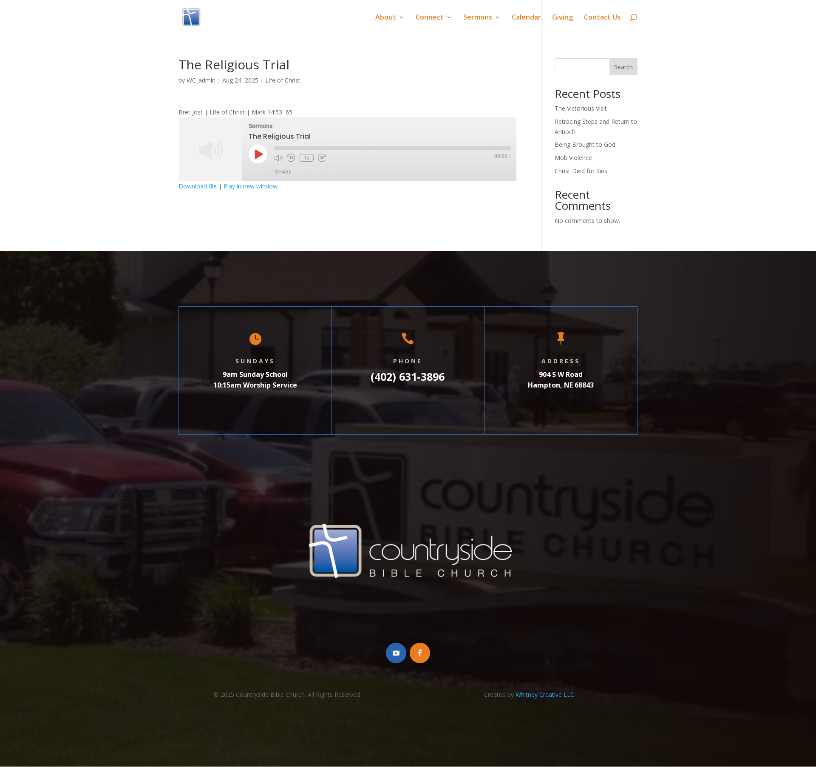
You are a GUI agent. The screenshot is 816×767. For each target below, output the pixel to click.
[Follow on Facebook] (420, 653)
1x (306, 158)
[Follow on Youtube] (396, 653)
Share (283, 171)
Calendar (526, 18)
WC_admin (201, 80)
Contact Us (602, 18)
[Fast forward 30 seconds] (322, 158)
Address (560, 361)
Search (623, 67)
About (385, 18)
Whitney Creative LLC (545, 694)
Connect (430, 18)
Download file (197, 186)
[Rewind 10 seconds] (291, 158)
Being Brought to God (585, 144)
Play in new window (251, 186)
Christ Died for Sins (581, 171)
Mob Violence (573, 158)
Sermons (477, 18)
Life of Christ (282, 80)
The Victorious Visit (581, 108)
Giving (562, 18)
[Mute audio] (278, 158)
